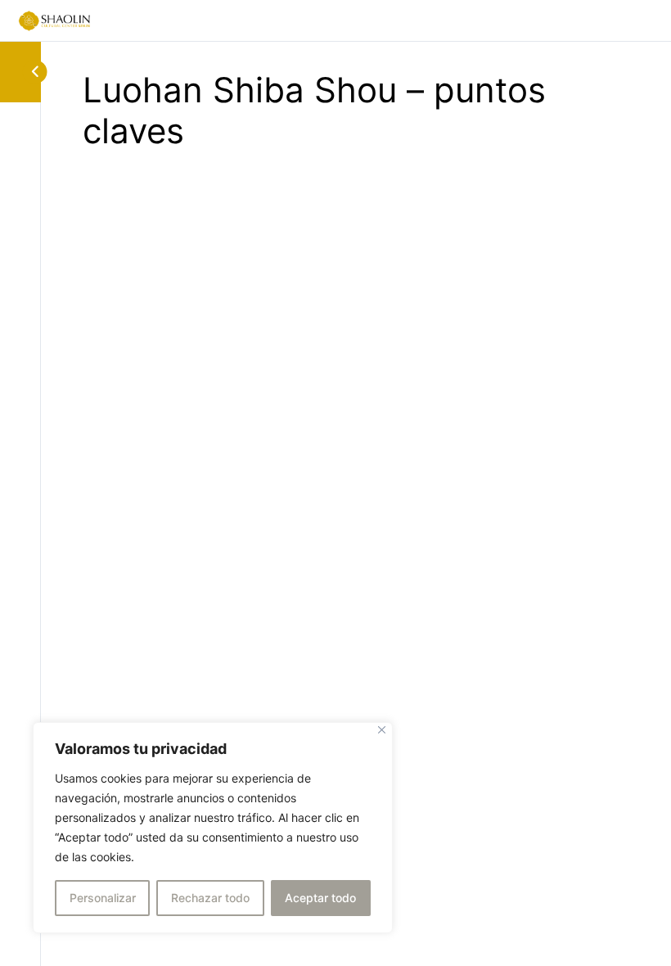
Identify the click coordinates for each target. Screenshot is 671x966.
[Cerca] (381, 730)
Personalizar (103, 898)
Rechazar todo (210, 898)
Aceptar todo (320, 898)
